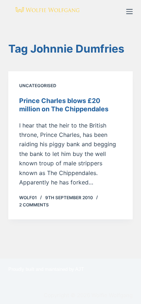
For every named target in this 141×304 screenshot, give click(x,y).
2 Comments (34, 204)
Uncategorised (37, 85)
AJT (79, 269)
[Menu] (129, 11)
